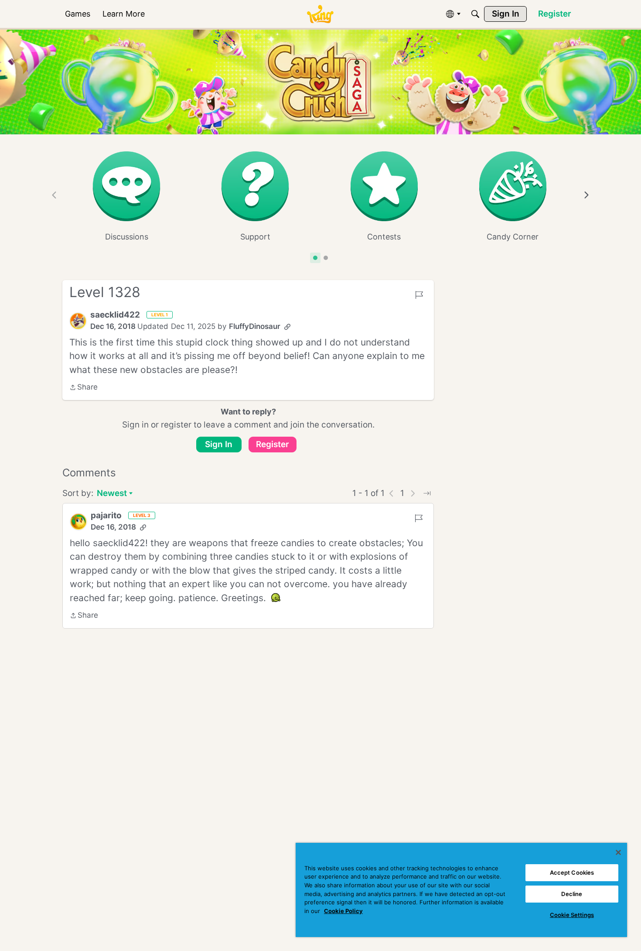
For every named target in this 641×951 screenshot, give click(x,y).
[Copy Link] (287, 326)
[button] (78, 321)
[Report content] (419, 295)
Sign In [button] (218, 444)
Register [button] (272, 444)
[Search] (475, 14)
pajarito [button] (106, 515)
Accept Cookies (572, 872)
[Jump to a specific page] (427, 493)
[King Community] (320, 14)
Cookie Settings (572, 914)
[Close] (618, 852)
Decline (571, 893)
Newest (112, 494)
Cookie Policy (343, 910)
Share (83, 388)
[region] (461, 890)
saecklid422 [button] (115, 315)
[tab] (315, 258)
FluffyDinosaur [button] (254, 326)
